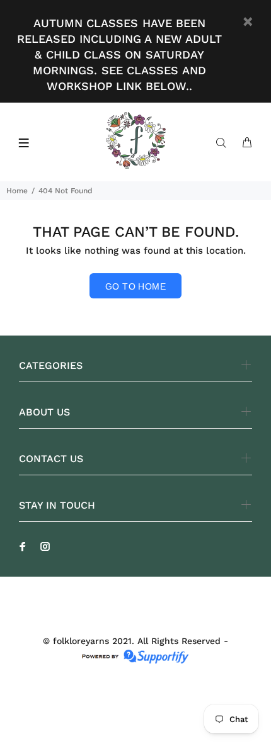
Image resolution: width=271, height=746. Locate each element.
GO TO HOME (135, 286)
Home (17, 190)
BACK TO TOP (135, 718)
